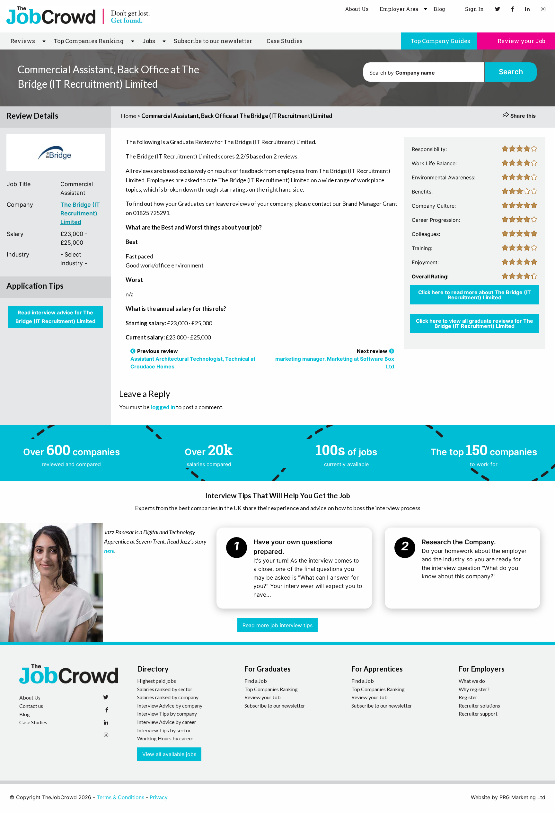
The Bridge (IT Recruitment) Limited (80, 213)
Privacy (159, 797)
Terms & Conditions (120, 797)
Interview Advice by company (169, 705)
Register (468, 697)
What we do (472, 681)
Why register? (474, 689)
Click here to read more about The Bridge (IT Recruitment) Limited (474, 295)
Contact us (31, 706)
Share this (522, 116)
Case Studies (285, 41)
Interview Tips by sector (164, 730)
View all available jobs (169, 754)
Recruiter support (478, 713)
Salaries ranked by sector (164, 689)
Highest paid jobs (156, 681)
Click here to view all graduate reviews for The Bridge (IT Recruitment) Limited (474, 323)
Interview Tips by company (167, 713)
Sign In (474, 8)
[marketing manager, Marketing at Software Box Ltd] (391, 351)
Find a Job (255, 681)
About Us (356, 8)
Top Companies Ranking (271, 689)
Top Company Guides (440, 41)
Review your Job (520, 41)
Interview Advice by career (166, 722)
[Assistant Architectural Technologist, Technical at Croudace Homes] (133, 351)
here (109, 550)
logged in (163, 407)
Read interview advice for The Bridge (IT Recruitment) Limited (55, 316)
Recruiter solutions (479, 705)
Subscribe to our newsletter (213, 41)
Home (128, 115)
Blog (439, 8)
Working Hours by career (165, 738)
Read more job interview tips (277, 625)
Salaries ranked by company (167, 697)
